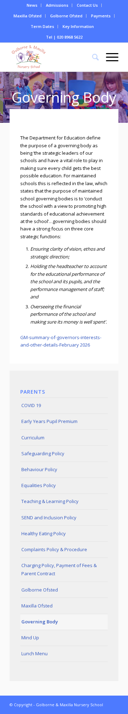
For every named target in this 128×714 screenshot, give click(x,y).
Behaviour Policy (39, 469)
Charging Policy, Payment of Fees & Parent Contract (59, 569)
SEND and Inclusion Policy (48, 517)
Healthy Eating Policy (43, 533)
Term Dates (42, 26)
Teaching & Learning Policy (50, 501)
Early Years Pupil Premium (49, 421)
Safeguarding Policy (42, 453)
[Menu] (108, 57)
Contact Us (87, 5)
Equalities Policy (38, 485)
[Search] (92, 57)
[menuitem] (32, 5)
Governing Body (39, 621)
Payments (101, 15)
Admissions (57, 5)
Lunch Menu (34, 653)
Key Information (78, 26)
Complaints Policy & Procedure (54, 549)
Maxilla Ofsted (28, 15)
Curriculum (32, 437)
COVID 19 (31, 405)
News (32, 5)
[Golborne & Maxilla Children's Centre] (53, 57)
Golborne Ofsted (66, 15)
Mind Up (30, 637)
